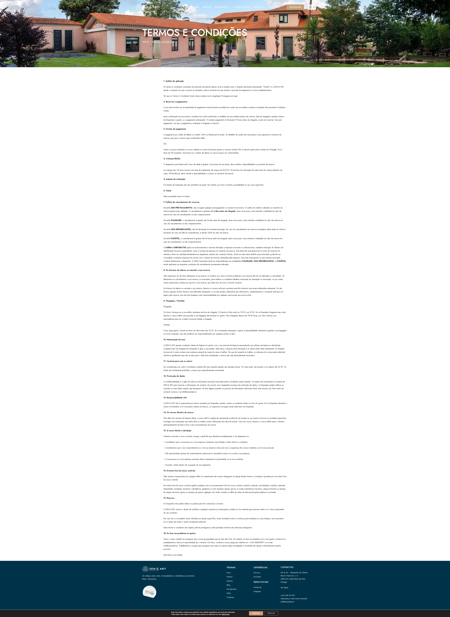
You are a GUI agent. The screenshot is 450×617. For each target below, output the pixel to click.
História (229, 576)
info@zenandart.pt (287, 601)
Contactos (273, 7)
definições (225, 614)
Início (145, 41)
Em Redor (257, 576)
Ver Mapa (284, 587)
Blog (228, 585)
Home (196, 7)
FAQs (229, 593)
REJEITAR (271, 613)
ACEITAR (256, 613)
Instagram (257, 591)
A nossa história (241, 7)
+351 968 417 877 (288, 595)
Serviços (257, 572)
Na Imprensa (231, 589)
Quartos (207, 7)
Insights (258, 7)
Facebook (257, 587)
